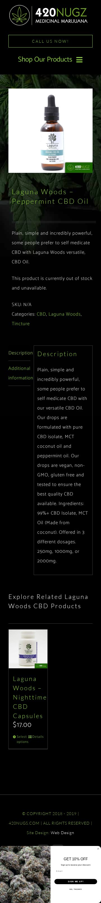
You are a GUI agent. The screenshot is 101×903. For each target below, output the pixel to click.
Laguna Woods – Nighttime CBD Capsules (30, 697)
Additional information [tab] (19, 373)
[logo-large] (50, 6)
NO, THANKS (76, 889)
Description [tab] (19, 353)
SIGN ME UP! (76, 882)
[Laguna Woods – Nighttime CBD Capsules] (28, 649)
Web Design (62, 832)
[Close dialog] (98, 848)
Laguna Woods (65, 314)
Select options (22, 739)
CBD (41, 314)
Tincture (21, 324)
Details (37, 736)
